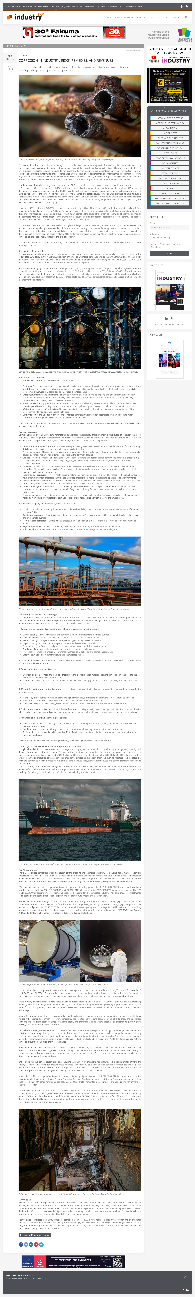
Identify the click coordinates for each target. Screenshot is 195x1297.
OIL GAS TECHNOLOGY (170, 178)
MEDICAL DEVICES (170, 168)
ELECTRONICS (170, 153)
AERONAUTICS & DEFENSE (170, 118)
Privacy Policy (25, 1275)
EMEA (74, 6)
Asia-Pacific (27, 6)
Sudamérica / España (116, 6)
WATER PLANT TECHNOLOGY (170, 203)
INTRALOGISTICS (170, 163)
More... (140, 6)
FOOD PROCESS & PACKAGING (170, 158)
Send (169, 253)
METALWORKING (170, 173)
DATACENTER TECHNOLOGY (170, 148)
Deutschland (66, 6)
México (103, 6)
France (81, 6)
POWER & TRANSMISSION (170, 183)
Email (152, 223)
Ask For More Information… (35, 1235)
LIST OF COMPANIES (15, 1281)
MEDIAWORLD (25, 55)
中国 (57, 6)
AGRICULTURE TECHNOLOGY (170, 123)
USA (134, 6)
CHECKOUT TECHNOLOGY (170, 138)
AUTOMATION (170, 128)
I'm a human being (161, 237)
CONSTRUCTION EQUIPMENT (170, 143)
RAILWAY (170, 188)
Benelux (45, 6)
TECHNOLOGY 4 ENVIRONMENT (170, 198)
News (109, 17)
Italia (87, 6)
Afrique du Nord (15, 6)
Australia (37, 6)
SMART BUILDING (170, 193)
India (92, 6)
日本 (97, 6)
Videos (152, 17)
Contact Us (176, 17)
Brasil (52, 6)
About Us (11, 1275)
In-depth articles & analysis (130, 17)
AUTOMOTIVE (170, 133)
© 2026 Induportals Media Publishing (26, 1278)
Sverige (129, 6)
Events (163, 17)
